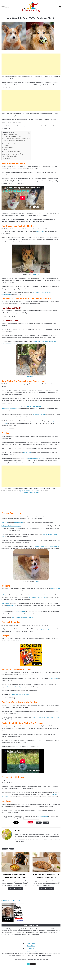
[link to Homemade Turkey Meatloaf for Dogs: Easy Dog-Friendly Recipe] (46, 862)
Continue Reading (15, 889)
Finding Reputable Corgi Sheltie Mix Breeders (15, 154)
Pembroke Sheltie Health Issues (12, 151)
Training (5, 142)
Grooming (6, 145)
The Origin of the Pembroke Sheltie (12, 136)
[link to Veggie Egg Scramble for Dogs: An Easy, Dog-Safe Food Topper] (15, 862)
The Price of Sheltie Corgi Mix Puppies (13, 153)
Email (39, 822)
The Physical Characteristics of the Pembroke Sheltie (17, 138)
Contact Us (31, 948)
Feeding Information (8, 147)
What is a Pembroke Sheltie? (11, 134)
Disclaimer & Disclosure (31, 951)
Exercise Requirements (9, 143)
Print (47, 822)
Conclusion (7, 158)
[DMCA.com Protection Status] (31, 964)
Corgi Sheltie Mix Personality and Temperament (15, 140)
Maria (17, 831)
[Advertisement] (31, 64)
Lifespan (6, 149)
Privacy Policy (31, 943)
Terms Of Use (31, 946)
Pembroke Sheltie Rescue (10, 156)
